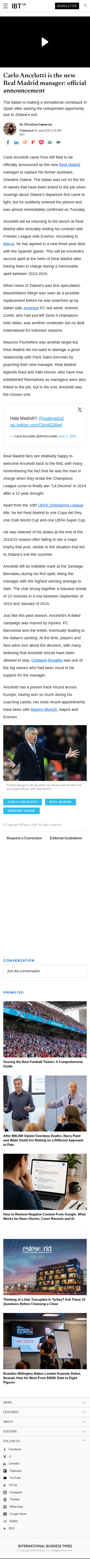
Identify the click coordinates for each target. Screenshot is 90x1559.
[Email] (50, 142)
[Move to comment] (58, 142)
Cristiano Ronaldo (46, 660)
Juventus (31, 308)
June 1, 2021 (67, 436)
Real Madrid (69, 165)
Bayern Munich (44, 709)
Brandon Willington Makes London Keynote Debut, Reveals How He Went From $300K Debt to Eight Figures (42, 1378)
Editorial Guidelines (66, 838)
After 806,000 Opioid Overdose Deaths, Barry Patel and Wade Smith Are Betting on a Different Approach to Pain (43, 1140)
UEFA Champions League (60, 505)
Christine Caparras (38, 124)
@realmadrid (51, 418)
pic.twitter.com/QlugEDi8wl (36, 424)
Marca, (9, 244)
